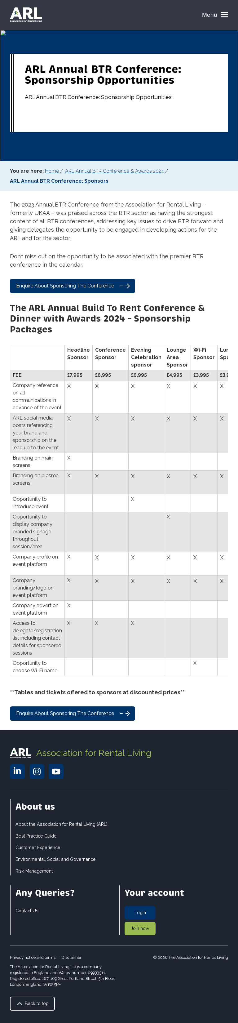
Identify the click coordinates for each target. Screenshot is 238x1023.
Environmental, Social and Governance (55, 859)
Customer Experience (37, 847)
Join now (140, 928)
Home (52, 171)
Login (140, 912)
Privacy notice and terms (32, 957)
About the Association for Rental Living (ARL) (61, 824)
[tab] (54, 171)
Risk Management (34, 871)
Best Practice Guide (36, 835)
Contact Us (26, 910)
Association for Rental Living (94, 753)
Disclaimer (71, 957)
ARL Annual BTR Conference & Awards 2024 (114, 171)
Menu (209, 14)
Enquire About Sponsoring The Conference (65, 286)
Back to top (36, 1003)
